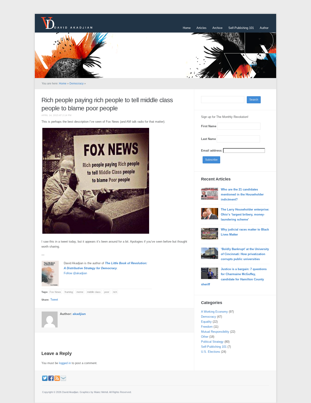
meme (79, 292)
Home (187, 28)
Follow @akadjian (75, 273)
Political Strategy (212, 341)
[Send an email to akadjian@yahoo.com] (63, 378)
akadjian (79, 314)
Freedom (207, 326)
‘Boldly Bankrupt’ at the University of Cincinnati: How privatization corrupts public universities (245, 254)
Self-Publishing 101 (241, 28)
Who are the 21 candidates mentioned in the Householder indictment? (242, 194)
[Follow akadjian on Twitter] (45, 378)
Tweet (54, 299)
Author (264, 28)
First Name (208, 126)
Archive (217, 28)
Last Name (208, 139)
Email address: (212, 150)
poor (106, 292)
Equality (206, 321)
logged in (65, 363)
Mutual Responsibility (215, 331)
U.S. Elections (210, 351)
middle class (94, 292)
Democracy (76, 83)
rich (115, 292)
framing (69, 292)
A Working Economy (214, 311)
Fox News (55, 292)
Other (204, 336)
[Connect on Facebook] (51, 378)
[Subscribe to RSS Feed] (57, 378)
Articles (201, 28)
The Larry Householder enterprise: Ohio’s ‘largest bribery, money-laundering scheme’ (245, 214)
